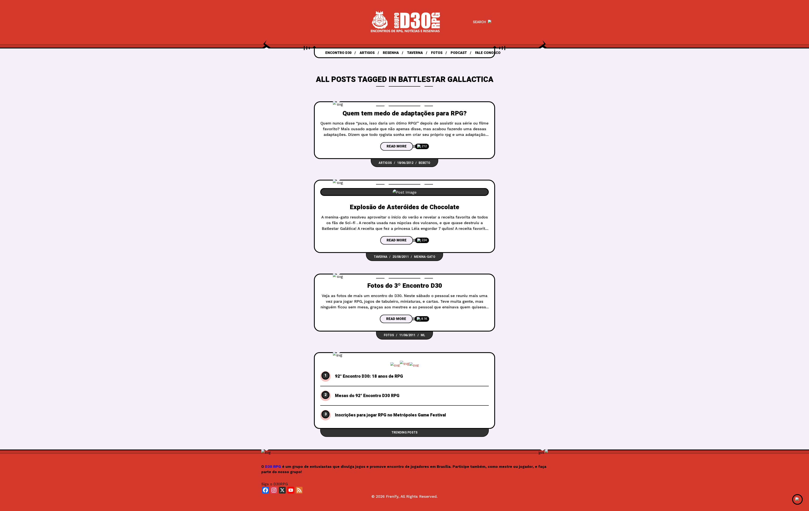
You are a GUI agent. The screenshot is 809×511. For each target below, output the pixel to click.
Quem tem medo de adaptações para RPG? (405, 113)
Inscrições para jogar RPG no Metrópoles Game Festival (390, 415)
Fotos (389, 335)
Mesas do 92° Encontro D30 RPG (367, 396)
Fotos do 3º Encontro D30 (404, 285)
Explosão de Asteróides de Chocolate (404, 207)
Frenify (392, 496)
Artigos (385, 163)
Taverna (380, 257)
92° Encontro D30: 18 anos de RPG (369, 376)
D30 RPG (273, 466)
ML (423, 335)
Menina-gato (424, 257)
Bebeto (424, 163)
